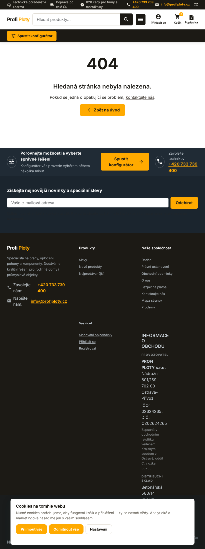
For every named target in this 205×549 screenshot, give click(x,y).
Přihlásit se (87, 342)
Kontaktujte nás (153, 294)
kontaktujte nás (140, 97)
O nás (146, 280)
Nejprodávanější (91, 273)
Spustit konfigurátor (126, 161)
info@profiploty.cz (175, 4)
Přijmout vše (31, 529)
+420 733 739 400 (143, 4)
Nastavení (98, 529)
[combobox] (82, 19)
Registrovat (87, 348)
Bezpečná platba (154, 287)
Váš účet (85, 323)
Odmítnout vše (66, 529)
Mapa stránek (152, 300)
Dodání (147, 260)
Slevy (83, 260)
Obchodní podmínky (157, 273)
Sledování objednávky (95, 335)
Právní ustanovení (155, 267)
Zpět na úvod (103, 109)
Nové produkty (90, 267)
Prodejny (148, 307)
